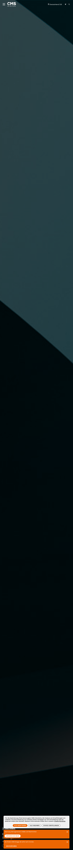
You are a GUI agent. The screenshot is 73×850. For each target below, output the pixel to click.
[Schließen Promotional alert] (67, 832)
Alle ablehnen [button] (34, 825)
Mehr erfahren (11, 846)
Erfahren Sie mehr (12, 836)
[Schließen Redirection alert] (67, 842)
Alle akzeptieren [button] (20, 825)
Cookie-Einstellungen (51, 825)
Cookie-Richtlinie (59, 821)
